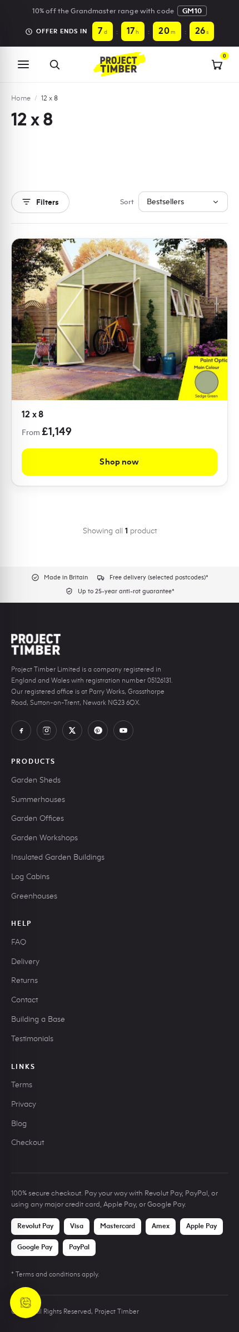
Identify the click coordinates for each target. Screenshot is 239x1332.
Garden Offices (37, 818)
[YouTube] (123, 730)
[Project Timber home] (119, 64)
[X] (72, 730)
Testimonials (32, 1038)
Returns (24, 980)
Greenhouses (34, 896)
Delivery (25, 961)
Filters (47, 202)
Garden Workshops (44, 837)
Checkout (27, 1142)
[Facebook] (21, 730)
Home (21, 98)
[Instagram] (47, 730)
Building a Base (38, 1019)
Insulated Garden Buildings (57, 857)
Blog (19, 1123)
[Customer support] (25, 1302)
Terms (21, 1084)
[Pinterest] (98, 730)
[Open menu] (23, 64)
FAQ (18, 942)
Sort (127, 201)
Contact (24, 1000)
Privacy (23, 1104)
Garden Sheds (36, 780)
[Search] (54, 64)
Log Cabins (30, 876)
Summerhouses (38, 799)
